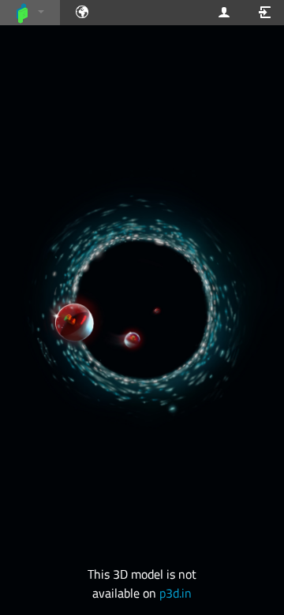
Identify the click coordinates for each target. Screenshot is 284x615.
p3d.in (175, 592)
